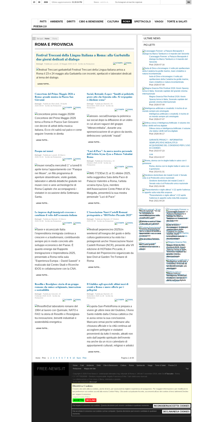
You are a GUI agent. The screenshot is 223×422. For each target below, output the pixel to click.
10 (74, 358)
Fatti (82, 365)
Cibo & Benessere (110, 365)
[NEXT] (89, 2)
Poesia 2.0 (172, 365)
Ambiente (90, 365)
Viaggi (150, 365)
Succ (79, 358)
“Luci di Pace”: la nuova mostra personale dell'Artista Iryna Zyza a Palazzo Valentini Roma (109, 154)
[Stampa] (118, 63)
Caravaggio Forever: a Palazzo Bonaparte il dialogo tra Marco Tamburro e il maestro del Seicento (168, 59)
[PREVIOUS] (86, 2)
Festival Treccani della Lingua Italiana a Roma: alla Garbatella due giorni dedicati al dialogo (83, 57)
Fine (85, 358)
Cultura (123, 365)
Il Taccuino (169, 374)
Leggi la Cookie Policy (81, 397)
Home (47, 39)
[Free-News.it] (112, 12)
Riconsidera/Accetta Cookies (172, 406)
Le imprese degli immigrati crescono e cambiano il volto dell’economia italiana (56, 213)
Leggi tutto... (44, 84)
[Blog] (188, 21)
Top (187, 369)
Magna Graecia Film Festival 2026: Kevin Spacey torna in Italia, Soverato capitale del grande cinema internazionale (168, 99)
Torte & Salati (160, 365)
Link (151, 154)
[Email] (128, 63)
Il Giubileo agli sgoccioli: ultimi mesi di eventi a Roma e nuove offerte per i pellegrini (107, 287)
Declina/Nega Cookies (176, 411)
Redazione (77, 369)
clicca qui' (93, 382)
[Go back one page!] (34, 38)
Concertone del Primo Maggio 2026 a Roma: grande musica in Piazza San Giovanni (55, 96)
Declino (91, 400)
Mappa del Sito (90, 369)
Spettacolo (140, 365)
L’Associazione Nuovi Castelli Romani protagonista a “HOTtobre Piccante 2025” (109, 213)
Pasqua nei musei (44, 151)
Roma (131, 365)
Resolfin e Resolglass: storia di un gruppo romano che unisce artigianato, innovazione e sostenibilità (58, 287)
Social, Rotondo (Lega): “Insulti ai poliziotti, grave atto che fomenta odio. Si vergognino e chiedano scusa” (110, 96)
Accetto (78, 400)
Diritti (99, 365)
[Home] (34, 21)
